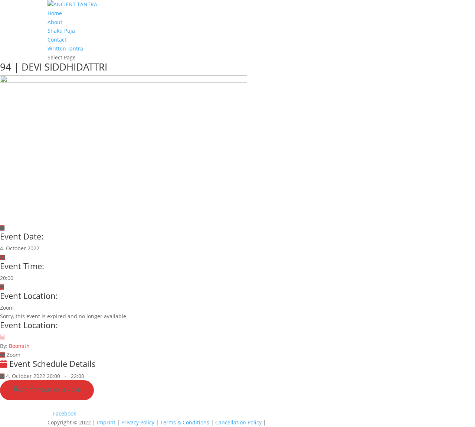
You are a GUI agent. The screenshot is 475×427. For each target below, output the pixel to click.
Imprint (107, 422)
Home (55, 13)
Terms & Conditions (185, 422)
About (55, 22)
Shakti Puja (61, 30)
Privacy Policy (138, 422)
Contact (57, 39)
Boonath (19, 345)
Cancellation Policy (239, 422)
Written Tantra (65, 48)
